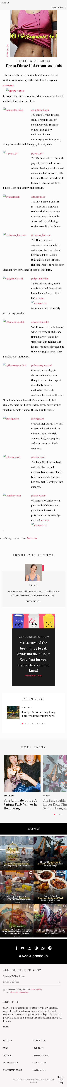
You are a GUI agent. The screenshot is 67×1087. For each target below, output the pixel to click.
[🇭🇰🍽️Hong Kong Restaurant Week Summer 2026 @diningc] (50, 887)
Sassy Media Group (12, 1070)
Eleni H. (33, 585)
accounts (8, 85)
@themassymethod (41, 365)
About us (7, 1041)
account (39, 298)
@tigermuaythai (39, 278)
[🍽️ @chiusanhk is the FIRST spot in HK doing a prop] (17, 920)
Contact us (39, 1041)
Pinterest (32, 538)
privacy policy (36, 989)
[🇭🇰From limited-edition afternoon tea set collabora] (17, 853)
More (6, 1027)
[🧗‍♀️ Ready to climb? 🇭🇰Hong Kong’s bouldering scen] (50, 853)
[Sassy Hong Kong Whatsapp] (43, 948)
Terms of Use (40, 1063)
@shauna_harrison (41, 235)
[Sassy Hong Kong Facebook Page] (16, 948)
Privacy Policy (10, 1063)
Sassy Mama (39, 1070)
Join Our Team (41, 1055)
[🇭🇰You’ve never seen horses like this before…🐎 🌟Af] (50, 920)
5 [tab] (32, 723)
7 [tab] (37, 723)
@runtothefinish (40, 109)
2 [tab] (25, 723)
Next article (57, 8)
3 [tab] (59, 814)
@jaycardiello (38, 196)
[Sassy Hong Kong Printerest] (36, 948)
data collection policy (19, 992)
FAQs (5, 1048)
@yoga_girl (37, 153)
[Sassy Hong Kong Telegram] (50, 948)
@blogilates (37, 418)
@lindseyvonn (38, 495)
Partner (7, 1055)
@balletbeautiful (40, 321)
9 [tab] (42, 723)
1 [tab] (22, 723)
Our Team (38, 1048)
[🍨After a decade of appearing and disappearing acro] (17, 887)
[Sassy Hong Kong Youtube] (22, 948)
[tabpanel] (33, 712)
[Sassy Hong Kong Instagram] (29, 948)
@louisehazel (38, 457)
